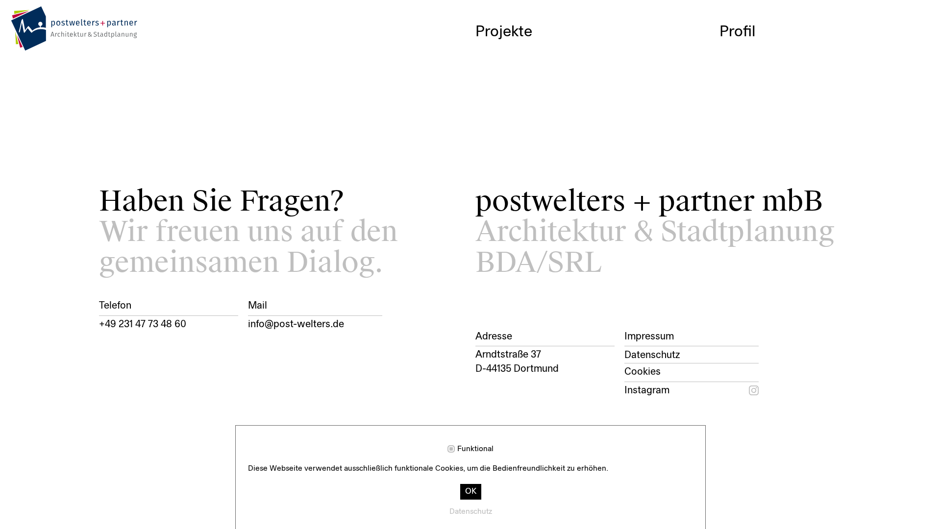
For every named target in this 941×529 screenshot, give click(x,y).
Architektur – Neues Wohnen (572, 48)
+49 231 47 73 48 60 (142, 325)
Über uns (749, 48)
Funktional (475, 449)
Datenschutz (652, 356)
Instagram (646, 391)
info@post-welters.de (296, 325)
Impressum (649, 337)
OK (470, 491)
